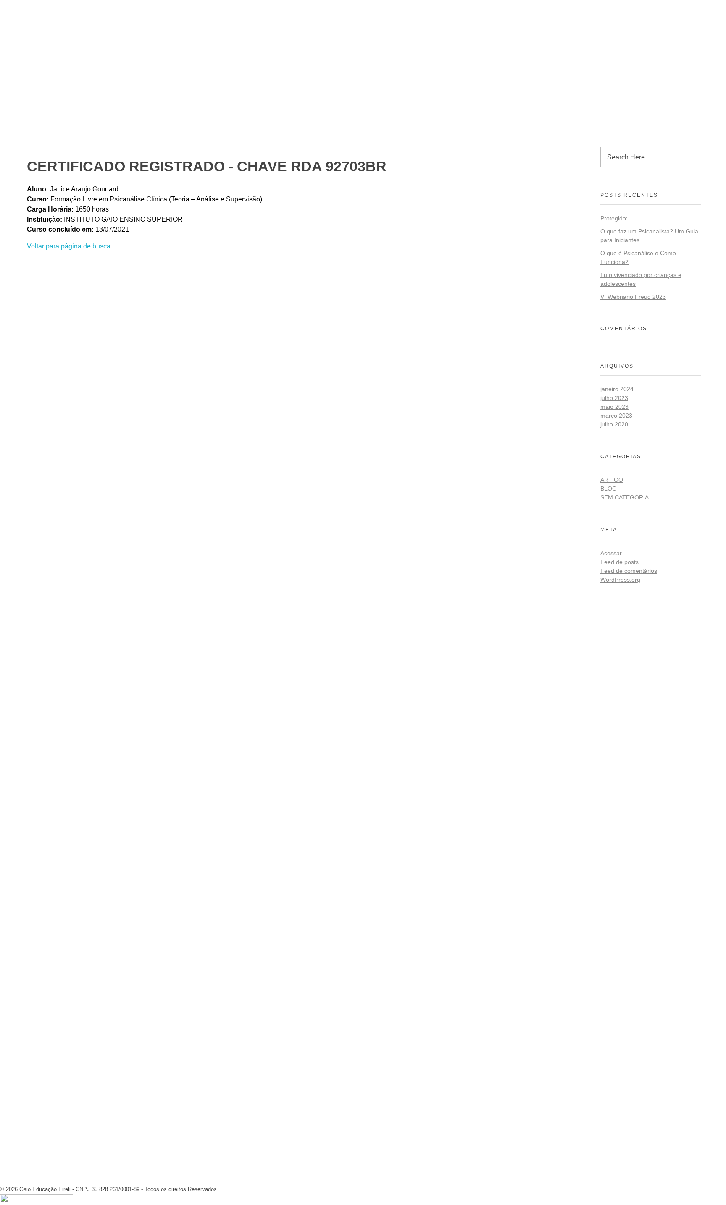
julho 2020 (614, 424)
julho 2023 (614, 398)
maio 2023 (614, 406)
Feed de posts (619, 562)
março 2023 (616, 415)
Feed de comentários (628, 570)
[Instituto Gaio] (42, 7)
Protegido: (614, 218)
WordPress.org (620, 579)
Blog (608, 488)
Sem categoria (624, 497)
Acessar (611, 553)
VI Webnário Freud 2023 (633, 296)
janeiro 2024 (617, 389)
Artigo (611, 479)
